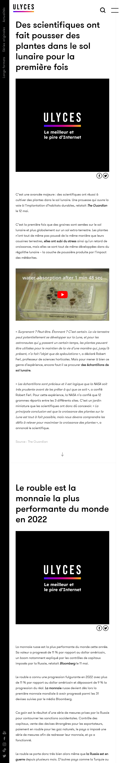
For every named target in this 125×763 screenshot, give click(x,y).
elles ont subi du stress (60, 241)
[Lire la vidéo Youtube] (62, 294)
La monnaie (53, 688)
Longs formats (4, 67)
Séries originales (4, 39)
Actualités (4, 14)
